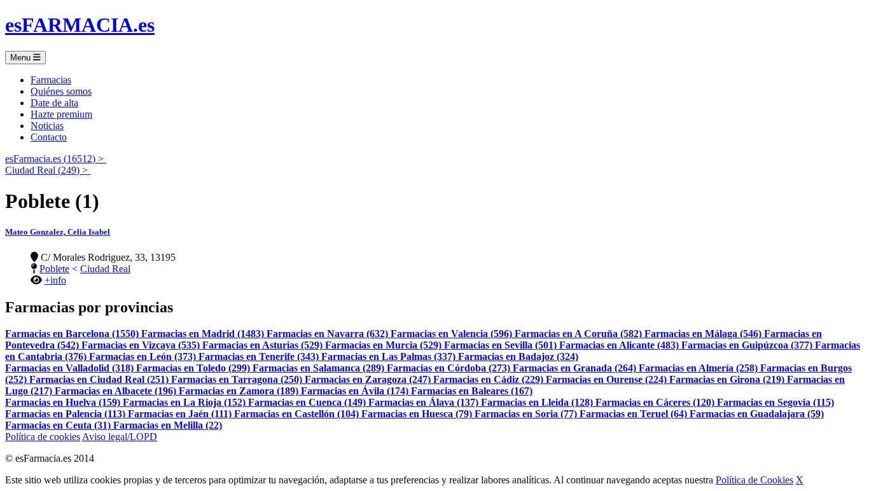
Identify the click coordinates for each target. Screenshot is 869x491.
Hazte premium (61, 114)
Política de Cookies (754, 479)
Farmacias (51, 79)
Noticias (47, 125)
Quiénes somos (61, 91)
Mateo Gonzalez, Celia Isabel (57, 232)
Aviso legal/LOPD (119, 436)
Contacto (49, 137)
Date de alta (54, 102)
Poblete (54, 268)
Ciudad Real (105, 268)
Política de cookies (42, 436)
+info (55, 280)
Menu (21, 57)
